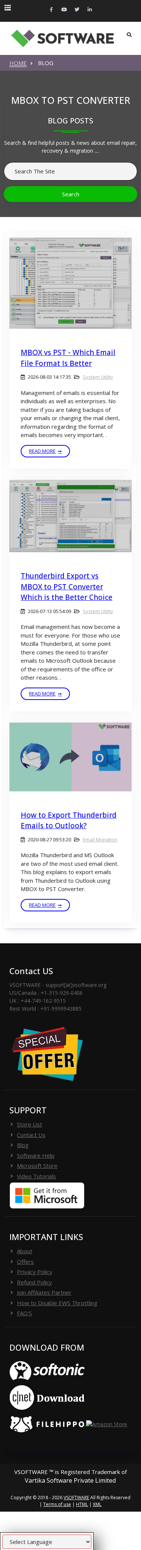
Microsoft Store (37, 1165)
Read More (42, 451)
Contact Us (31, 1135)
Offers (25, 1261)
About (24, 1251)
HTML (82, 1504)
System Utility (98, 376)
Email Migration (100, 839)
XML (97, 1504)
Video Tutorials (36, 1176)
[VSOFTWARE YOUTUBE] (64, 10)
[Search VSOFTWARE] (129, 35)
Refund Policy (34, 1282)
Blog (23, 1145)
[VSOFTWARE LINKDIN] (90, 10)
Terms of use (57, 1504)
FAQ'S (24, 1313)
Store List (29, 1124)
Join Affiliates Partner (44, 1292)
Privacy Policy (34, 1271)
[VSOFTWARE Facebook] (51, 10)
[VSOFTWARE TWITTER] (77, 10)
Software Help (36, 1155)
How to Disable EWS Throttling (57, 1303)
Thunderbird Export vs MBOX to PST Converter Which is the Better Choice (66, 586)
